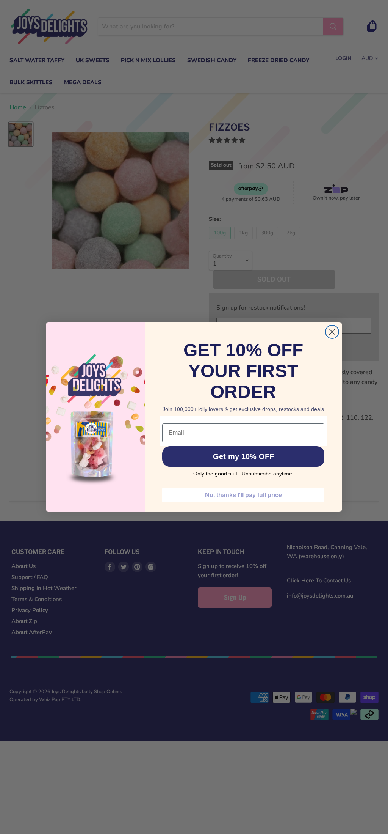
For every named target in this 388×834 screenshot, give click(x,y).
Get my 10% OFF (243, 456)
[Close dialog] (332, 331)
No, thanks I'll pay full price (243, 495)
